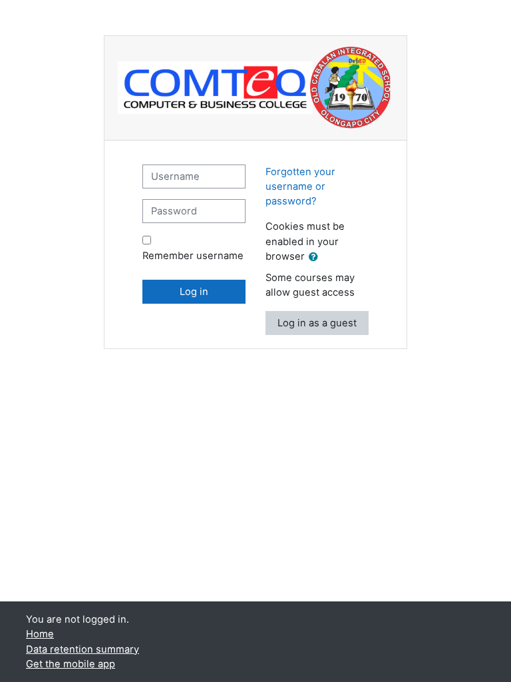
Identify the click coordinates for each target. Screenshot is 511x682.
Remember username (193, 256)
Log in (194, 292)
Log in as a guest (317, 323)
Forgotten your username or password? (300, 186)
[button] (316, 257)
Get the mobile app (70, 664)
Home (40, 634)
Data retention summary (82, 649)
